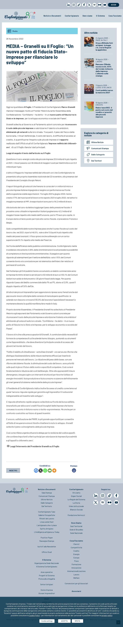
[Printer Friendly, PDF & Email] (74, 472)
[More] (54, 470)
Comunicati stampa (100, 148)
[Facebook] (36, 470)
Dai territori (96, 160)
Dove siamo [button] (87, 15)
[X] (41, 470)
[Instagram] (102, 495)
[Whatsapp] (45, 470)
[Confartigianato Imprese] (20, 15)
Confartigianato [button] (72, 15)
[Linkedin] (95, 495)
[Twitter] (95, 502)
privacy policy (106, 615)
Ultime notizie (97, 142)
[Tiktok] (109, 495)
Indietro (13, 470)
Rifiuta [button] (77, 621)
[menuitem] (68, 7)
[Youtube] (116, 502)
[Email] (50, 470)
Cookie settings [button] (47, 621)
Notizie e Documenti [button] (52, 15)
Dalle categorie (98, 154)
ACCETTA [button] (64, 621)
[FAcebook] (116, 495)
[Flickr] (109, 502)
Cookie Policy (34, 615)
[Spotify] (102, 502)
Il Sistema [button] (100, 15)
